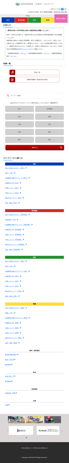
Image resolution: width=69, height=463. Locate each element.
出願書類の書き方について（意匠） (16, 271)
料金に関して (9, 376)
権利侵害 (8, 364)
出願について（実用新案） (13, 234)
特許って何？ (9, 173)
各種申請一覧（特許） (12, 183)
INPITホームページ (24, 49)
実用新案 (21, 20)
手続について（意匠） (12, 286)
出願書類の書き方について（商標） (16, 318)
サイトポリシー (26, 448)
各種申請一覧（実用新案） (13, 229)
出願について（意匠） (12, 281)
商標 (47, 20)
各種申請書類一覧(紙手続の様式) (54, 12)
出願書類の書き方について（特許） (16, 178)
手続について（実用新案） (13, 239)
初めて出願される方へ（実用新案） (16, 214)
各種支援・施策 (10, 393)
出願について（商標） (12, 328)
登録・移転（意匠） (11, 296)
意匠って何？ (9, 266)
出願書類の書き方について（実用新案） (18, 224)
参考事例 (8, 381)
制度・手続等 (9, 359)
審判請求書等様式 (11, 354)
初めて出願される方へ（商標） (15, 308)
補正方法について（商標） (13, 338)
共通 (6, 405)
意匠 (34, 20)
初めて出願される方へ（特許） (15, 168)
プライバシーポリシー (40, 448)
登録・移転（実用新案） (13, 249)
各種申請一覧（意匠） (12, 276)
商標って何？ (9, 313)
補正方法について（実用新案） (15, 244)
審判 (19, 139)
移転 (49, 132)
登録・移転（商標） (11, 343)
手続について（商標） (12, 333)
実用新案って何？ (11, 219)
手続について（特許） (12, 193)
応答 (49, 124)
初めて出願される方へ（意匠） (15, 261)
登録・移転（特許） (11, 203)
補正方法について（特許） (13, 198)
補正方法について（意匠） (13, 291)
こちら (24, 53)
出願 (19, 124)
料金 (49, 139)
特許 (8, 20)
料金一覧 (39, 12)
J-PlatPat (31, 12)
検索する (35, 147)
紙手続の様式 (61, 18)
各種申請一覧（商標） (12, 323)
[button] (8, 430)
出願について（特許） (12, 188)
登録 (19, 132)
